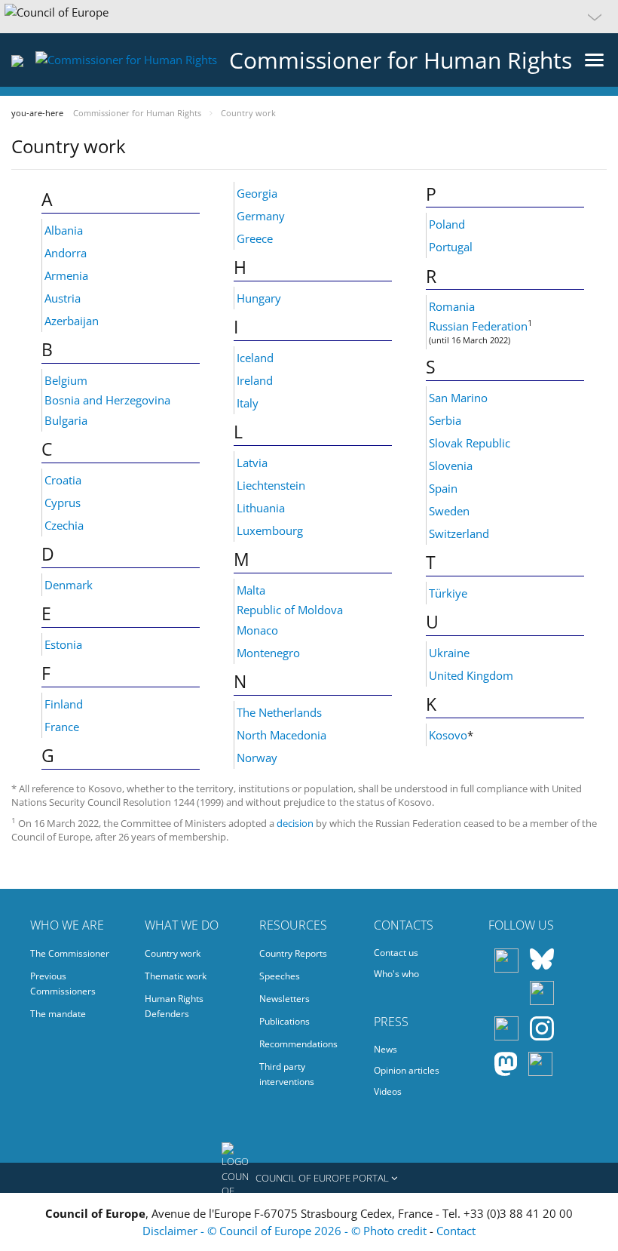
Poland (447, 224)
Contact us (396, 952)
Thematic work (176, 976)
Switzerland (459, 533)
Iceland (255, 357)
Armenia (66, 275)
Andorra (65, 252)
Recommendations (298, 1043)
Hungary (259, 298)
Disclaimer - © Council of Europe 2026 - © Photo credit (286, 1230)
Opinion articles (406, 1070)
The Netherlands (279, 712)
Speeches (279, 976)
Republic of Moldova (290, 609)
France (61, 726)
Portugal (451, 246)
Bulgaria (65, 420)
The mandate (58, 1013)
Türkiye (448, 593)
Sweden (449, 510)
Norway (257, 757)
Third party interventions (286, 1074)
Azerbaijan (71, 320)
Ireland (255, 380)
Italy (248, 402)
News (385, 1049)
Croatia (62, 479)
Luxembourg (270, 530)
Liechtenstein (271, 485)
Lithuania (261, 507)
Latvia (252, 462)
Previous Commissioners (63, 983)
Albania (63, 230)
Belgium (65, 380)
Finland (63, 704)
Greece (255, 238)
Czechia (64, 525)
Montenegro (268, 652)
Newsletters (284, 998)
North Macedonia (281, 734)
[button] (309, 16)
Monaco (257, 630)
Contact (456, 1230)
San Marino (458, 397)
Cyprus (62, 502)
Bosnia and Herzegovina (107, 399)
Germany (261, 215)
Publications (284, 1021)
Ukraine (449, 652)
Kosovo (448, 734)
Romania (452, 306)
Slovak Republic (469, 442)
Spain (443, 488)
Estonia (63, 644)
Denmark (68, 584)
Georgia (257, 193)
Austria (62, 298)
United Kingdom (471, 675)
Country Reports (293, 953)
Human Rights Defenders (174, 1006)
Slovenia (451, 465)
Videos (388, 1091)
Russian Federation (478, 325)
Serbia (445, 420)
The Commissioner (69, 953)
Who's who (396, 973)
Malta (251, 590)
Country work (172, 953)
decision (296, 823)
